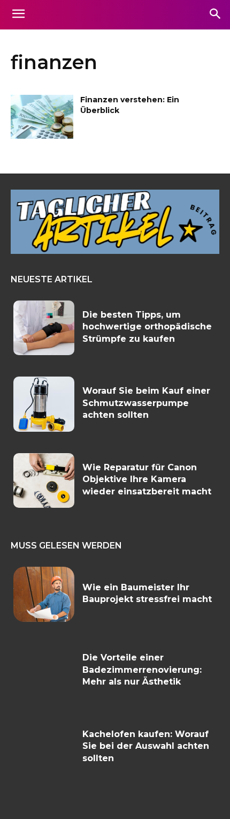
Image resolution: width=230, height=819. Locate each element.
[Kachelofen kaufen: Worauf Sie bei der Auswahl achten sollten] (43, 747)
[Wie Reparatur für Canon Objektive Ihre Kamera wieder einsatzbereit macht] (43, 480)
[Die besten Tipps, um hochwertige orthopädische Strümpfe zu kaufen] (43, 328)
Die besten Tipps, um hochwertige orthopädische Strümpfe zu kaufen (147, 327)
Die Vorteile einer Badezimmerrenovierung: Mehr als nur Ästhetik (142, 669)
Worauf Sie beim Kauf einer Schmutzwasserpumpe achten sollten (146, 403)
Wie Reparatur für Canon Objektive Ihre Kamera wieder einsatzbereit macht (146, 479)
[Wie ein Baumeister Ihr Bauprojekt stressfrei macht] (43, 594)
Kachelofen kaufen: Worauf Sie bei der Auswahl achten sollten (145, 746)
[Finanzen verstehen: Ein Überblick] (42, 117)
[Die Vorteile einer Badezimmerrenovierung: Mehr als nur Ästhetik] (43, 670)
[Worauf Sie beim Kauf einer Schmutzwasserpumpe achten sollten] (43, 404)
